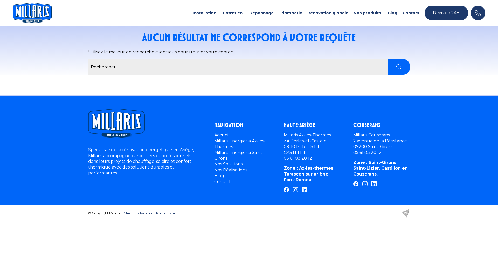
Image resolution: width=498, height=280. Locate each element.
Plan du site (165, 213)
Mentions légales (138, 213)
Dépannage (261, 12)
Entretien (233, 12)
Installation (204, 12)
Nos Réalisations (230, 169)
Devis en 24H (446, 12)
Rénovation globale (327, 12)
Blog (392, 12)
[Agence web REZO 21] (406, 213)
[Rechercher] (399, 67)
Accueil (222, 134)
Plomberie (291, 12)
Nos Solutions (228, 164)
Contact (411, 12)
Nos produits (367, 12)
